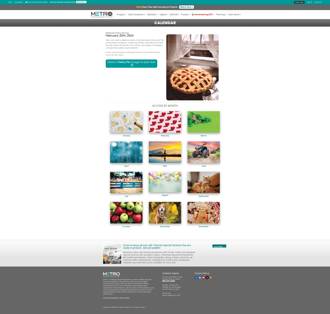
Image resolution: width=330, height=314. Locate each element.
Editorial (173, 14)
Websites (151, 14)
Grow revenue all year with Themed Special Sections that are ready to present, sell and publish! (157, 246)
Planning (220, 14)
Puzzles (184, 14)
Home (10, 2)
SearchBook (19, 2)
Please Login (299, 2)
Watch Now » (81, 2)
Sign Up (309, 2)
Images (120, 14)
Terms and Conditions (110, 298)
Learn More (233, 14)
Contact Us (318, 2)
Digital (163, 14)
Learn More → (219, 247)
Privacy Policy (124, 298)
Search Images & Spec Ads (131, 63)
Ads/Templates (135, 14)
